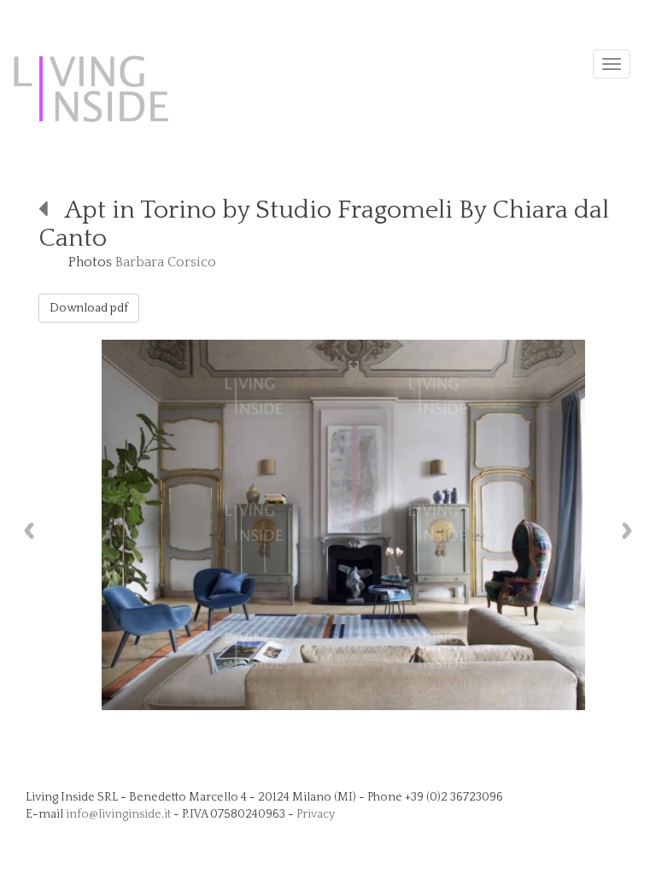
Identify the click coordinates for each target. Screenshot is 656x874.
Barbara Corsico (165, 262)
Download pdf (89, 308)
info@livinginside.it (118, 814)
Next (631, 530)
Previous (25, 530)
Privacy (315, 814)
